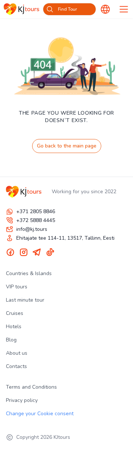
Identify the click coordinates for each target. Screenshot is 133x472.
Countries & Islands (29, 273)
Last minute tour (25, 299)
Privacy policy (22, 400)
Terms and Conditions (31, 387)
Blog (11, 339)
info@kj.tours (31, 229)
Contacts (16, 366)
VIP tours (16, 286)
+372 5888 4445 (35, 220)
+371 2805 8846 (35, 211)
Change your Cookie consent (40, 413)
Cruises (14, 313)
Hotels (13, 326)
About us (16, 353)
